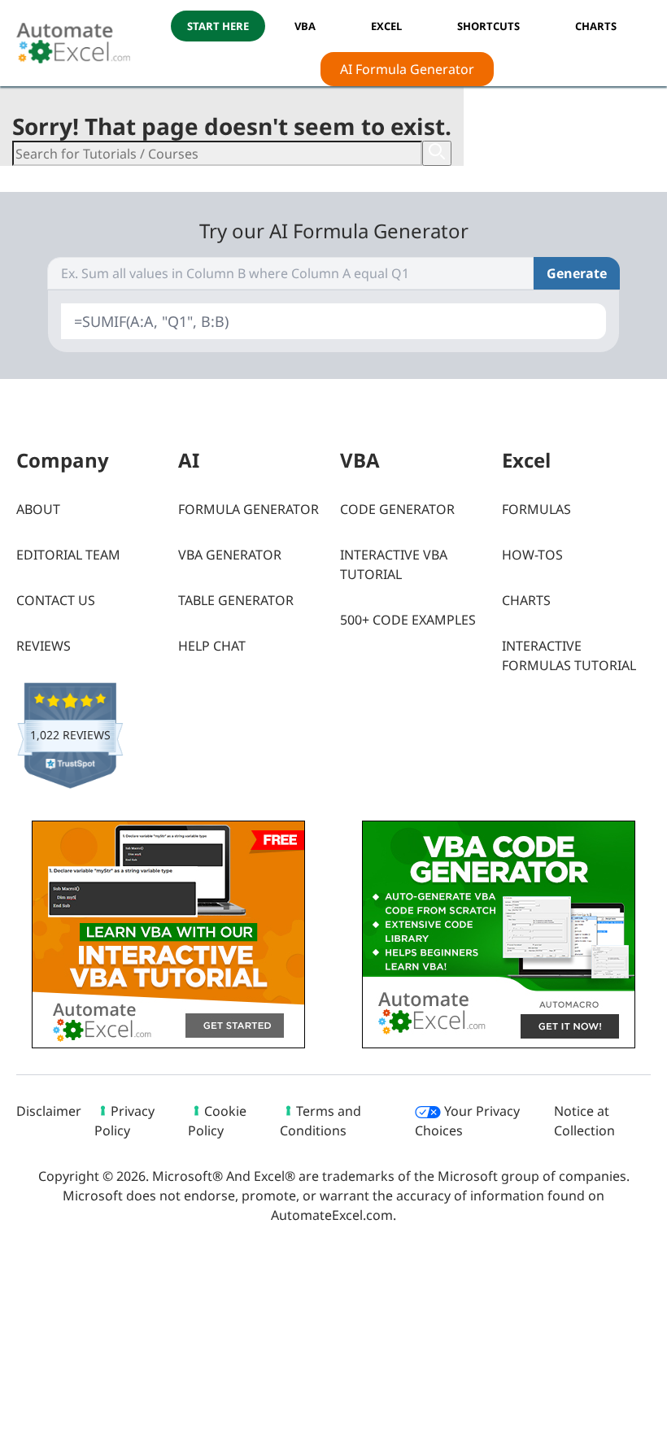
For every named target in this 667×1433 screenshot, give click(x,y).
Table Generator (236, 600)
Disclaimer (48, 1111)
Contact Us (55, 600)
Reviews (43, 646)
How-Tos (532, 555)
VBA (305, 26)
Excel (386, 26)
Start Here (218, 26)
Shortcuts (488, 26)
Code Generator (397, 509)
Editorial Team (68, 555)
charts (596, 26)
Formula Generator (248, 509)
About (38, 509)
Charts (526, 600)
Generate (577, 273)
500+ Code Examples (408, 620)
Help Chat (212, 646)
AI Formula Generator (407, 69)
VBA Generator (229, 555)
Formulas (536, 509)
